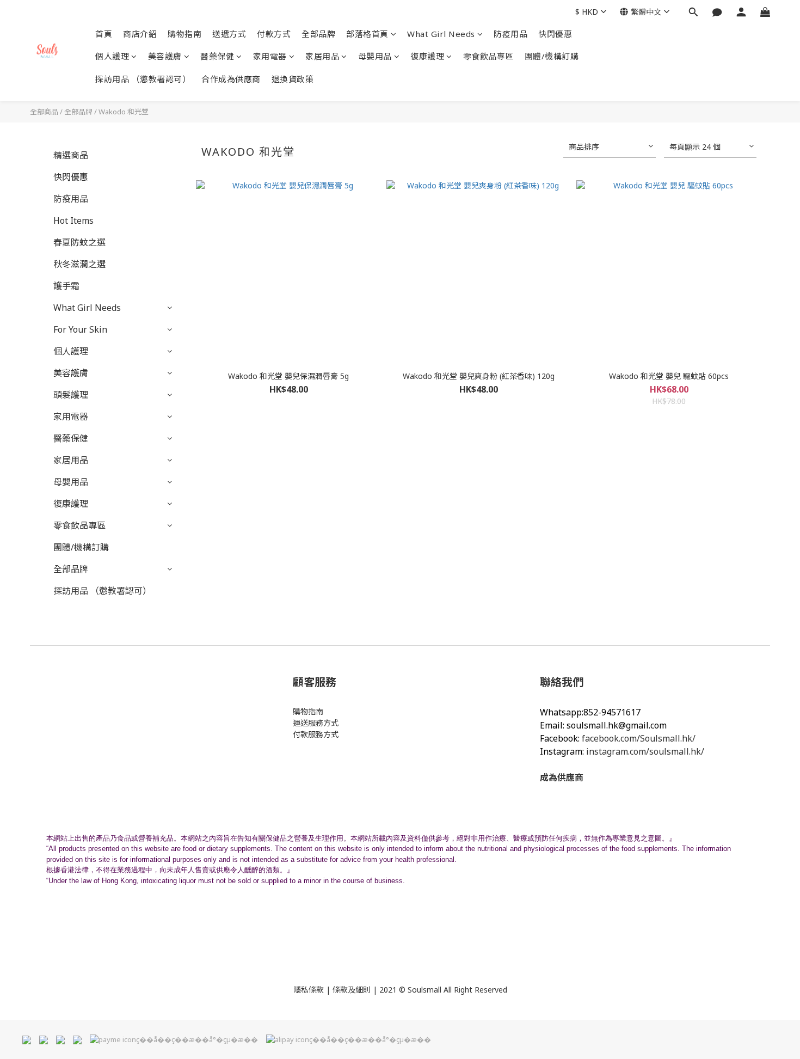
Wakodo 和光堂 (124, 112)
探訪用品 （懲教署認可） (142, 79)
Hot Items (73, 221)
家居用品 (322, 56)
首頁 (103, 33)
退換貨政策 (293, 79)
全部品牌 (318, 33)
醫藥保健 (217, 56)
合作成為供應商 (231, 79)
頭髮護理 (70, 395)
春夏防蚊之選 (79, 242)
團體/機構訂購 (552, 56)
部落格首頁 (367, 33)
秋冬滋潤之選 (79, 264)
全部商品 (44, 112)
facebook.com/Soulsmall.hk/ (639, 738)
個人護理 (112, 56)
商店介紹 (140, 33)
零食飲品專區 (488, 56)
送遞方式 (229, 33)
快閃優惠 (555, 33)
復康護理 (427, 56)
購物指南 (184, 33)
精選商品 (70, 155)
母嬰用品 (375, 56)
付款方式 (274, 33)
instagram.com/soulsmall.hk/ (645, 751)
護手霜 (66, 286)
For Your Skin (80, 329)
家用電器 (270, 56)
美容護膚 (165, 56)
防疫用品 (510, 33)
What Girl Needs (441, 33)
